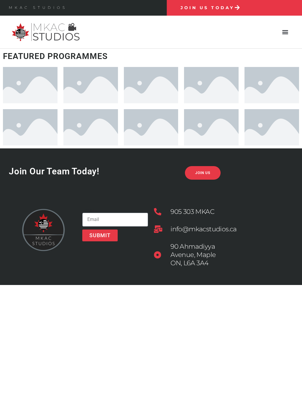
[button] (285, 32)
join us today (207, 7)
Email (88, 210)
